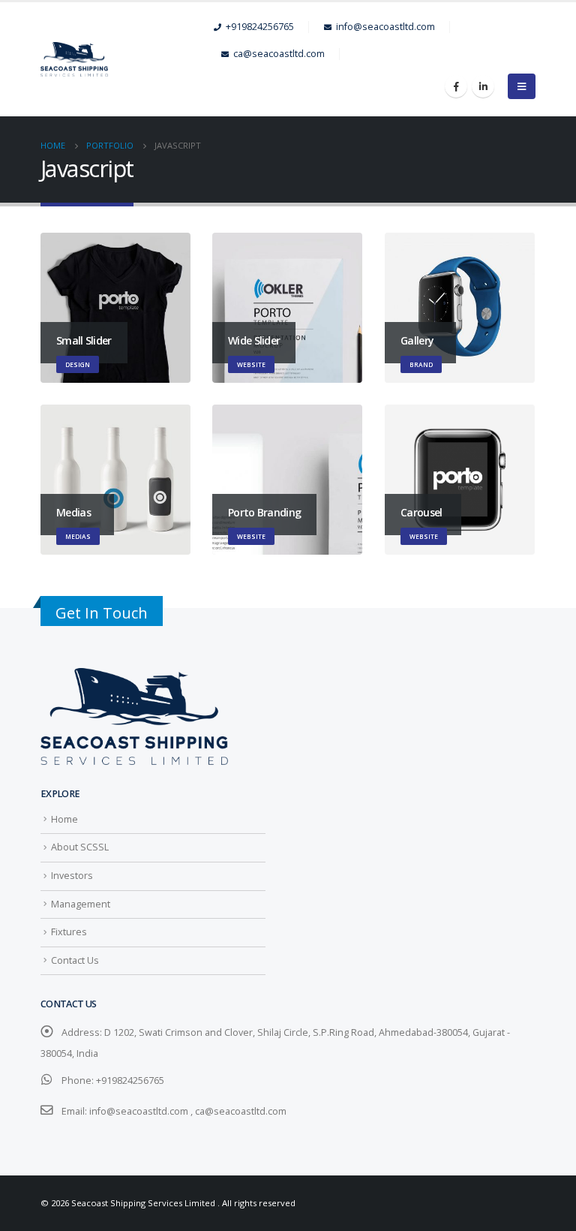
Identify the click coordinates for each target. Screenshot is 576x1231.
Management (80, 904)
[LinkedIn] (483, 86)
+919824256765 (260, 26)
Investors (72, 875)
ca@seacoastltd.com (279, 53)
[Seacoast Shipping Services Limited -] (127, 59)
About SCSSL (80, 847)
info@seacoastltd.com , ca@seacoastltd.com (187, 1111)
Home (64, 819)
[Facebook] (456, 86)
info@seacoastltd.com (385, 26)
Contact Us (75, 960)
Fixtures (69, 932)
